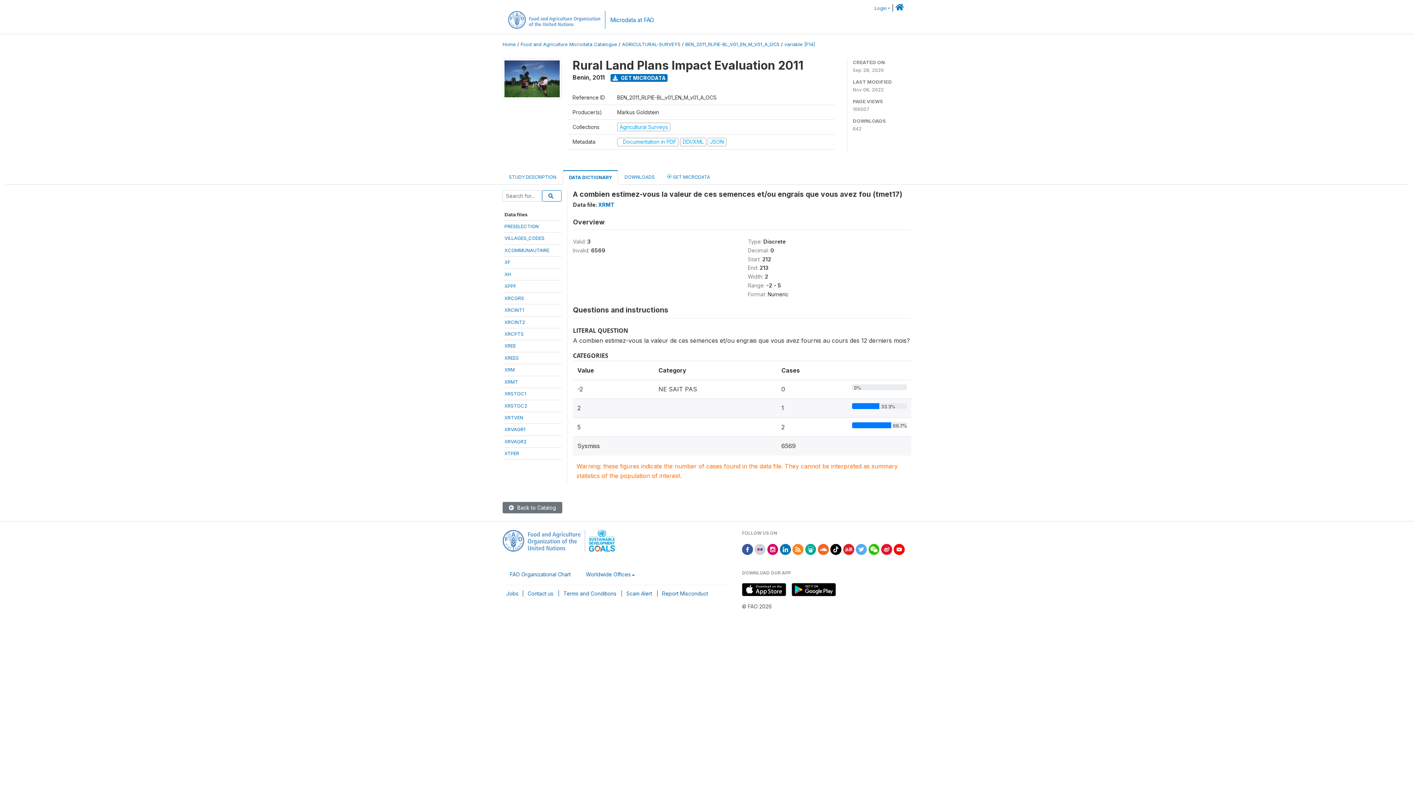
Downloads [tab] (640, 177)
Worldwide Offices (608, 574)
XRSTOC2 (515, 406)
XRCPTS (514, 334)
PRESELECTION (521, 226)
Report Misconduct (685, 593)
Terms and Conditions (589, 593)
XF (507, 262)
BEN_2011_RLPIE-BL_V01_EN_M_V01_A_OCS (732, 44)
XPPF (510, 286)
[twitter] (861, 549)
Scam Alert (639, 593)
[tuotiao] (848, 549)
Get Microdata (643, 78)
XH (507, 274)
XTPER (511, 453)
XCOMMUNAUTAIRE (526, 250)
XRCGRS (514, 298)
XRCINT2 (514, 322)
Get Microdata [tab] (691, 177)
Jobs (512, 593)
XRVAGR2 (515, 441)
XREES (511, 358)
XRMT (511, 382)
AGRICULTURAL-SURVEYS (651, 44)
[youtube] (899, 549)
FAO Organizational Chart (540, 574)
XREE (510, 346)
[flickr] (760, 549)
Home (509, 44)
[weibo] (886, 549)
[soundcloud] (823, 549)
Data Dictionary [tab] (590, 177)
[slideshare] (810, 549)
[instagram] (772, 549)
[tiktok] (835, 549)
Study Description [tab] (532, 177)
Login (881, 8)
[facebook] (747, 549)
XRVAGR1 (514, 429)
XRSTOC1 (515, 394)
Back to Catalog (536, 508)
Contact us (540, 593)
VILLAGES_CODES (524, 238)
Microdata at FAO (632, 20)
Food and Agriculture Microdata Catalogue (569, 44)
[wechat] (874, 549)
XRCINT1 (514, 310)
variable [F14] (799, 44)
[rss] (797, 549)
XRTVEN (513, 417)
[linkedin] (785, 549)
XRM (509, 370)
